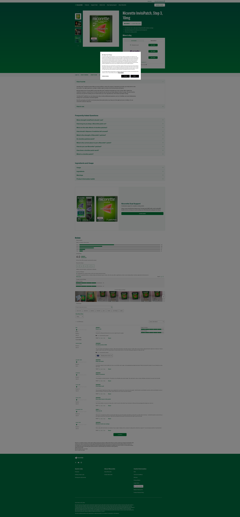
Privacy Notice (120, 72)
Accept (125, 76)
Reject (134, 76)
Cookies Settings (105, 76)
